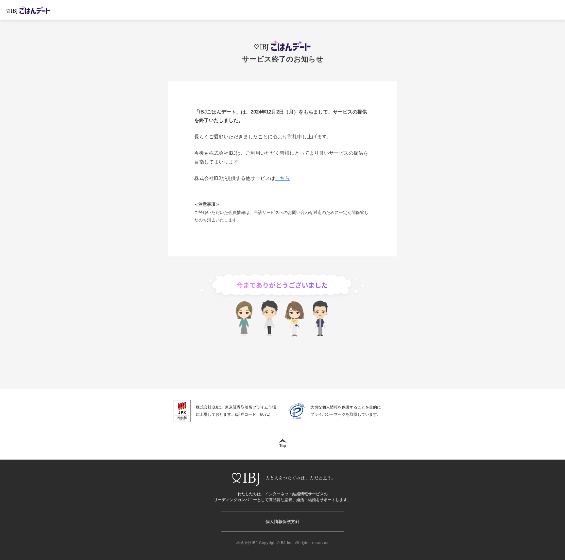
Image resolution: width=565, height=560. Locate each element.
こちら (282, 178)
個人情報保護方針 (282, 521)
